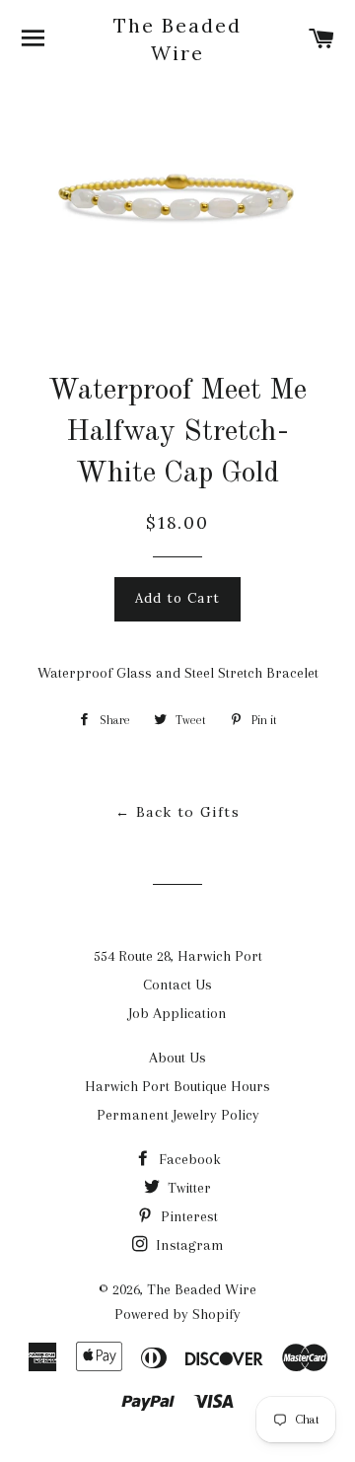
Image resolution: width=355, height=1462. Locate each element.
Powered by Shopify (177, 1314)
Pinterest (187, 1216)
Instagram (188, 1245)
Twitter (187, 1188)
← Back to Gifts (177, 812)
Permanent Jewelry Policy (178, 1115)
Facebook (188, 1159)
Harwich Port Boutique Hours (177, 1086)
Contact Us (177, 984)
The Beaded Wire (177, 39)
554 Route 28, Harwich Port (178, 956)
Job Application (177, 1013)
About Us (177, 1057)
